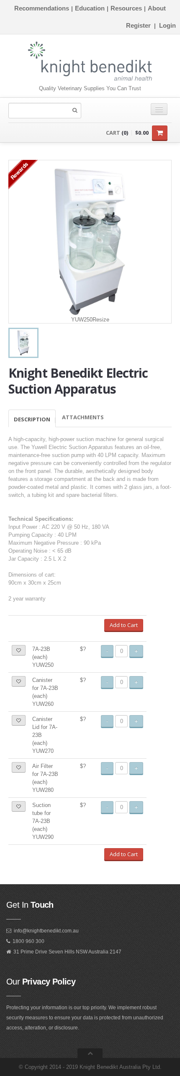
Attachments (83, 417)
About (157, 8)
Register (138, 25)
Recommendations (41, 8)
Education (90, 8)
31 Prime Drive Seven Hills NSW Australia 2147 (67, 952)
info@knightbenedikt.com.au (46, 931)
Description (32, 419)
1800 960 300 (28, 941)
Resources (126, 8)
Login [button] (167, 25)
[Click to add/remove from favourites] (19, 650)
